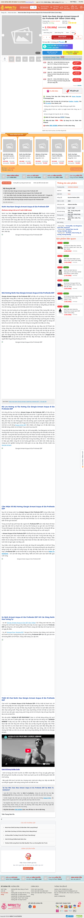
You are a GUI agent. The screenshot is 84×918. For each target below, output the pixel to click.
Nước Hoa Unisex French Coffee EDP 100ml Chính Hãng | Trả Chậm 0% (57, 155)
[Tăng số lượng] (49, 37)
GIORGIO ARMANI (55, 21)
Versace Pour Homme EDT (15, 632)
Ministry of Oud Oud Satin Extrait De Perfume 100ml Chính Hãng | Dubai (42, 155)
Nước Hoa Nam (12, 12)
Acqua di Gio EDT (20, 425)
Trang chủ (3, 12)
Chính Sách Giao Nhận (37, 889)
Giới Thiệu (73, 2)
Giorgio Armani (6, 445)
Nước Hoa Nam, (52, 130)
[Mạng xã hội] (80, 903)
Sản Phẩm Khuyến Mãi (61, 130)
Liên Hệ (3, 891)
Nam (69, 21)
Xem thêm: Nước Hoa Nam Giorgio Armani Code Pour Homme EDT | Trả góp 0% (29, 195)
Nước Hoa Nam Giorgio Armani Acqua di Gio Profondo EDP (21, 191)
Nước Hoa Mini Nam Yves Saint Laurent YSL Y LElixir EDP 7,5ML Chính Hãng (25, 155)
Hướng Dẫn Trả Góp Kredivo (18, 894)
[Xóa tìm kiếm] (34, 7)
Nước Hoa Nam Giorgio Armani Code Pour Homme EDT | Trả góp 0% (27, 401)
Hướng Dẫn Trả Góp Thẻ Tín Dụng (20, 892)
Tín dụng (48, 103)
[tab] (28, 827)
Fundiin (76, 101)
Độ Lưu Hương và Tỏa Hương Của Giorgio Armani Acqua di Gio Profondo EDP (26, 197)
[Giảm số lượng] (44, 37)
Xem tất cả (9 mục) (8, 202)
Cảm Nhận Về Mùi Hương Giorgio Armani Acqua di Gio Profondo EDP (24, 199)
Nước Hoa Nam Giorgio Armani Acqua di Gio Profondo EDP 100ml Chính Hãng (39, 12)
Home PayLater (76, 96)
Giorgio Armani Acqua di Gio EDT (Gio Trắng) (21, 623)
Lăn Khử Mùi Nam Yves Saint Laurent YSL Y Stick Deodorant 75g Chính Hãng (9, 155)
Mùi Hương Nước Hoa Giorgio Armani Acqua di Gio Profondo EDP (23, 193)
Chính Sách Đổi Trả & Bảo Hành (39, 891)
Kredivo (71, 101)
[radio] (69, 23)
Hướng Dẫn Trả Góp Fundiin (18, 899)
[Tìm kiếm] (32, 7)
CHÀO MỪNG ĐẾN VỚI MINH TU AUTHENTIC (13, 2)
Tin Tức (81, 2)
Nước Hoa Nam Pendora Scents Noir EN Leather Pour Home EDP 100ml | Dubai (74, 155)
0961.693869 (53, 125)
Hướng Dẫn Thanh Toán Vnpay (19, 898)
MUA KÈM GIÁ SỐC (16, 134)
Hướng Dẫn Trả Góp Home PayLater (21, 896)
